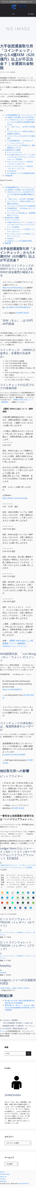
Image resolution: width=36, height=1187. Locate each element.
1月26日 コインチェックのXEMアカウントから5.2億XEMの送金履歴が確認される (21, 122)
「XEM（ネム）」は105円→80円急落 (20, 199)
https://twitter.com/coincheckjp (14, 498)
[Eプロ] (18, 7)
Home (2, 1172)
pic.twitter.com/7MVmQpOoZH (18, 307)
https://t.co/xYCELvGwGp (12, 287)
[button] (13, 14)
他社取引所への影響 (12, 150)
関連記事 (8, 176)
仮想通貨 (14, 1020)
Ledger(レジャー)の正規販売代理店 (21, 173)
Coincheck (6, 1020)
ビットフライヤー (14, 152)
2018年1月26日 (22, 312)
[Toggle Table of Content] (1, 185)
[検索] (28, 1053)
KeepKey (11, 171)
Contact (3, 1179)
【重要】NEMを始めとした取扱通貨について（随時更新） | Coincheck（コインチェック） (17, 643)
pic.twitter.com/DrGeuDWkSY (14, 754)
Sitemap (3, 1181)
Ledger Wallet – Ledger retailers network (14, 988)
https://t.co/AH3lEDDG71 (12, 689)
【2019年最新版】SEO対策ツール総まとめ (17, 1023)
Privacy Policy (5, 1174)
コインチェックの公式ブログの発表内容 (21, 206)
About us (3, 1176)
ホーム (2, 1031)
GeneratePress (23, 1183)
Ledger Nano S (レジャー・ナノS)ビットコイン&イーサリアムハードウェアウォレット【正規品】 (21, 157)
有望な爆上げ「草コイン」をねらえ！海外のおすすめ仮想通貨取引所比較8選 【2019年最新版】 (20, 1007)
